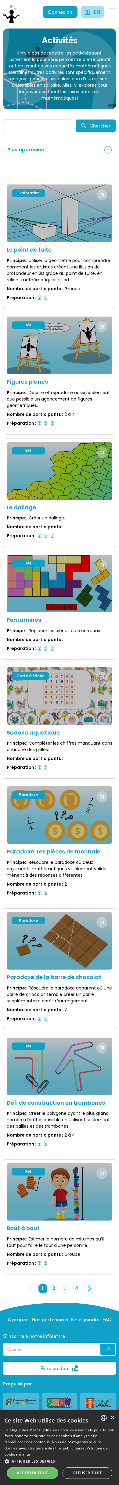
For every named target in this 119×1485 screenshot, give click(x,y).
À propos (18, 1319)
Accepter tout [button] (32, 1473)
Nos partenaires (50, 1319)
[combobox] (104, 1418)
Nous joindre (85, 1319)
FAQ (107, 1319)
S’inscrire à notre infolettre (34, 1336)
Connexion (60, 12)
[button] (59, 1461)
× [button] (112, 1417)
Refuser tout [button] (87, 1473)
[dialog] (59, 1447)
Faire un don (54, 1368)
